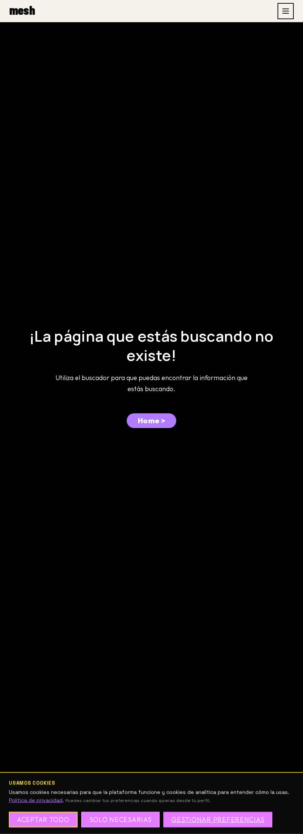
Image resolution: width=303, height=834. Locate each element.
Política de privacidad (35, 800)
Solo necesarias (120, 819)
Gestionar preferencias (217, 819)
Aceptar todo (43, 819)
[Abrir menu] (286, 11)
